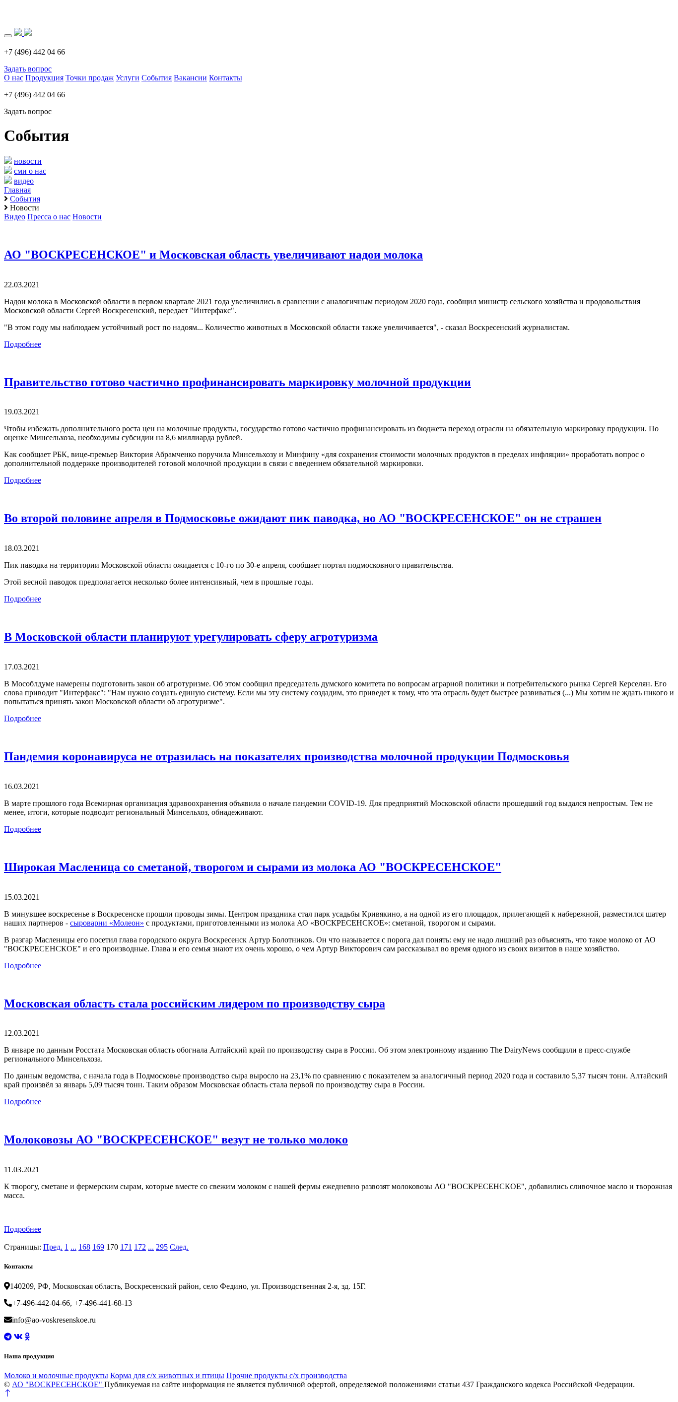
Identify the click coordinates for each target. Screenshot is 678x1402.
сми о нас (30, 171)
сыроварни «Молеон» (107, 923)
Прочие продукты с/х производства (286, 1375)
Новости (87, 216)
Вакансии (190, 77)
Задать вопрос (28, 69)
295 (162, 1247)
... (73, 1247)
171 (126, 1247)
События (156, 77)
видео (24, 181)
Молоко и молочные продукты (56, 1375)
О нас (13, 77)
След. (179, 1247)
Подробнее (22, 344)
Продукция (44, 77)
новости (28, 161)
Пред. (53, 1247)
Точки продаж (90, 77)
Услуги (127, 77)
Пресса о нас (48, 216)
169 (98, 1247)
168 (84, 1247)
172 (140, 1247)
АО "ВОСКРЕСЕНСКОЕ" (58, 1384)
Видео (14, 216)
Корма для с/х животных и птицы (167, 1375)
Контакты (225, 77)
